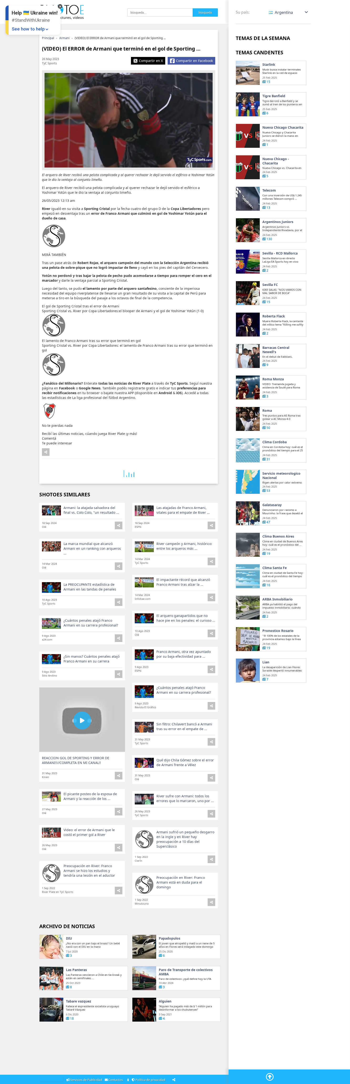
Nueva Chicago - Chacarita (275, 161)
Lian (265, 662)
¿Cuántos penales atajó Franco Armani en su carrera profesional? (91, 622)
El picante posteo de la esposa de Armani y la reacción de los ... (90, 796)
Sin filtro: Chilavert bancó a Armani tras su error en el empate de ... (184, 726)
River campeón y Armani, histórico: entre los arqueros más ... (184, 546)
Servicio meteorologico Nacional (281, 475)
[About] (128, 1080)
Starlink (268, 64)
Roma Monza (273, 379)
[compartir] (46, 452)
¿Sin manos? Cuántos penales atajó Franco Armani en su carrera (92, 658)
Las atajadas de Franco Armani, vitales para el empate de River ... (183, 510)
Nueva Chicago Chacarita (282, 127)
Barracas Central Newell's (275, 350)
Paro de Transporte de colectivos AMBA (186, 972)
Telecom (269, 190)
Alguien (165, 1001)
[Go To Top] (270, 1076)
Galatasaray (272, 505)
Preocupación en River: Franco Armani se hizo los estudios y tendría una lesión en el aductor (89, 871)
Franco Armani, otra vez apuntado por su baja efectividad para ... (183, 654)
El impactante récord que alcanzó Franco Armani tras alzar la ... (183, 582)
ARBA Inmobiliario (277, 599)
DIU (69, 938)
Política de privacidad (151, 1080)
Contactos (116, 1080)
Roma (267, 410)
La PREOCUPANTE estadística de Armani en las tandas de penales (90, 586)
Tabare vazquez (78, 1001)
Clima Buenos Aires (278, 536)
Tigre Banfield (273, 96)
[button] (289, 12)
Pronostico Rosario (278, 631)
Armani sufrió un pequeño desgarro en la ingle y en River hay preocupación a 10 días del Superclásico (185, 839)
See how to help (28, 29)
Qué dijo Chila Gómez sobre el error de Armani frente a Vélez (185, 762)
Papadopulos (169, 938)
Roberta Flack (273, 316)
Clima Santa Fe (274, 568)
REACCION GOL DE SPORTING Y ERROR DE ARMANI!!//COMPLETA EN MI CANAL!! (75, 760)
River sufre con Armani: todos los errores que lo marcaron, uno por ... (185, 798)
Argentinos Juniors (277, 222)
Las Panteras (76, 970)
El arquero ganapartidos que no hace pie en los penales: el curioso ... (185, 618)
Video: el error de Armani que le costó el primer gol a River (89, 832)
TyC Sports (49, 63)
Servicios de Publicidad (86, 1080)
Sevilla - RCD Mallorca (280, 253)
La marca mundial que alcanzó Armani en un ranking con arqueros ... (92, 548)
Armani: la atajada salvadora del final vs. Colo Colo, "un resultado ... (91, 510)
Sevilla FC (270, 285)
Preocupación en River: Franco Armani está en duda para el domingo (180, 882)
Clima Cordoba (274, 442)
